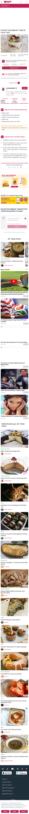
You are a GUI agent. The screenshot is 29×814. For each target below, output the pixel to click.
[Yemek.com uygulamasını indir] (7, 773)
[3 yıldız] (13, 167)
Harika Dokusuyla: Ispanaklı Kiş (10, 620)
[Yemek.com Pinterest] (26, 769)
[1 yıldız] (8, 167)
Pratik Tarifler (5, 5)
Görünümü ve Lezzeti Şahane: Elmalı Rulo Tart (13, 506)
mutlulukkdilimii (10, 88)
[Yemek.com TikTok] (7, 769)
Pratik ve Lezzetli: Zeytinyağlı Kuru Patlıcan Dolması (14, 534)
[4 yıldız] (15, 167)
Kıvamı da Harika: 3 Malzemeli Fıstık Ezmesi (12, 262)
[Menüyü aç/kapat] (2, 2)
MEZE (2, 727)
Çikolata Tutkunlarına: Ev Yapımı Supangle (13, 647)
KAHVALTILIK (4, 560)
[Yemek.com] (7, 2)
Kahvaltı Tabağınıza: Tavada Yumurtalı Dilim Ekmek (14, 563)
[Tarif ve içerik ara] (21, 2)
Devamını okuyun (10, 94)
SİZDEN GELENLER (5, 259)
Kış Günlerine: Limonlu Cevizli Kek (11, 674)
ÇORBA (2, 754)
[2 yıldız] (11, 167)
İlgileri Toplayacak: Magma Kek (10, 451)
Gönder (17, 226)
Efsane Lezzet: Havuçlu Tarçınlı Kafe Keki (14, 478)
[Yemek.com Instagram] (2, 769)
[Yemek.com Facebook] (22, 769)
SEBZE (2, 531)
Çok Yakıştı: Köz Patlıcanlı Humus (11, 729)
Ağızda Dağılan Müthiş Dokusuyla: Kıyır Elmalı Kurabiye (13, 592)
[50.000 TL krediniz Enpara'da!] (14, 200)
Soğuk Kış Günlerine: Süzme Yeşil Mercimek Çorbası (14, 757)
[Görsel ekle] (25, 218)
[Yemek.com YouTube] (12, 769)
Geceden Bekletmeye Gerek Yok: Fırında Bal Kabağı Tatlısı (13, 701)
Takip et (25, 88)
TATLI (2, 503)
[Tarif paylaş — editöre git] (14, 180)
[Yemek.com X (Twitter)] (17, 769)
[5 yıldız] (18, 167)
